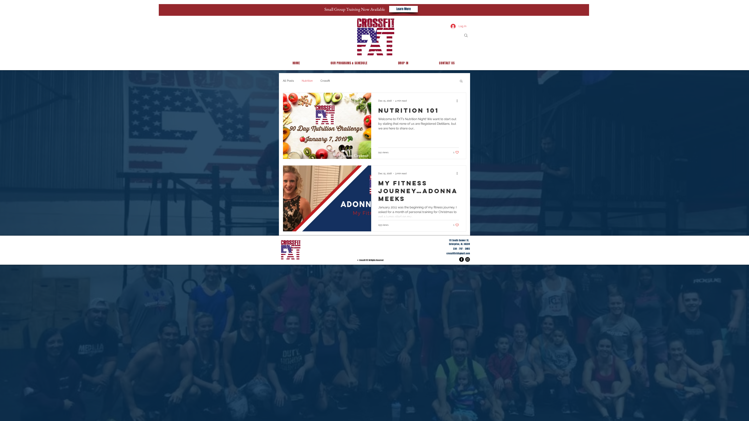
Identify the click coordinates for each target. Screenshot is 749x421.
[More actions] (458, 100)
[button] (461, 81)
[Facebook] (461, 259)
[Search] (466, 35)
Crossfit (325, 80)
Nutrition (307, 80)
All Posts (288, 80)
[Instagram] (467, 259)
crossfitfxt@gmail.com (458, 253)
